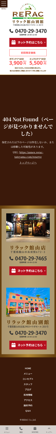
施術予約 (28, 405)
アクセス (28, 400)
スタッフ (28, 384)
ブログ (28, 389)
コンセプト (28, 378)
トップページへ (28, 162)
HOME (28, 368)
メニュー (28, 373)
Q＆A (28, 410)
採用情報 (28, 394)
